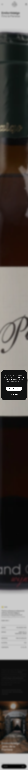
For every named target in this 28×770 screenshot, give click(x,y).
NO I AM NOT (14, 394)
